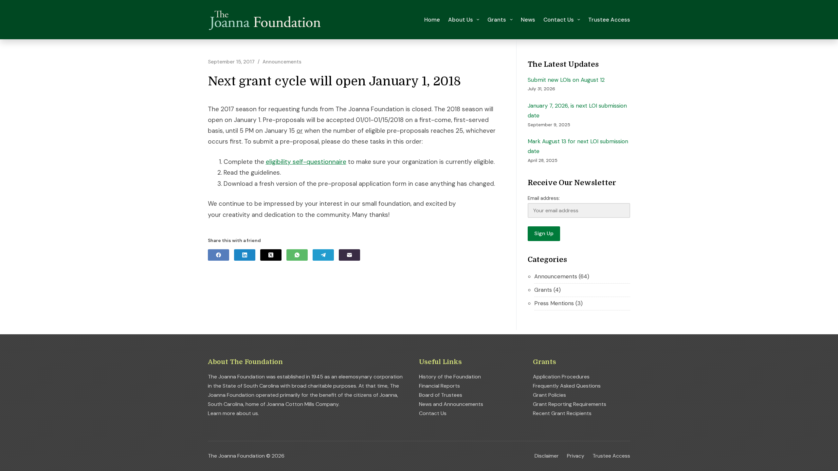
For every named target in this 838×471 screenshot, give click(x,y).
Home (432, 19)
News (528, 19)
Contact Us (558, 19)
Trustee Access (609, 19)
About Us (460, 19)
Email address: (544, 198)
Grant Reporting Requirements (569, 404)
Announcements (282, 62)
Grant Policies (549, 395)
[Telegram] (323, 255)
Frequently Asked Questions (567, 385)
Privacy (575, 456)
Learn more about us (233, 413)
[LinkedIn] (244, 255)
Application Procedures (561, 376)
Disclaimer (547, 456)
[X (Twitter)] (271, 255)
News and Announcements (451, 404)
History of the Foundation (450, 376)
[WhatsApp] (297, 255)
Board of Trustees (440, 395)
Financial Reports (439, 385)
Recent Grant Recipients (562, 413)
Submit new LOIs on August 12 (566, 79)
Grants (496, 19)
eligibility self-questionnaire (306, 162)
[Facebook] (218, 255)
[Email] (349, 255)
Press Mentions (554, 303)
